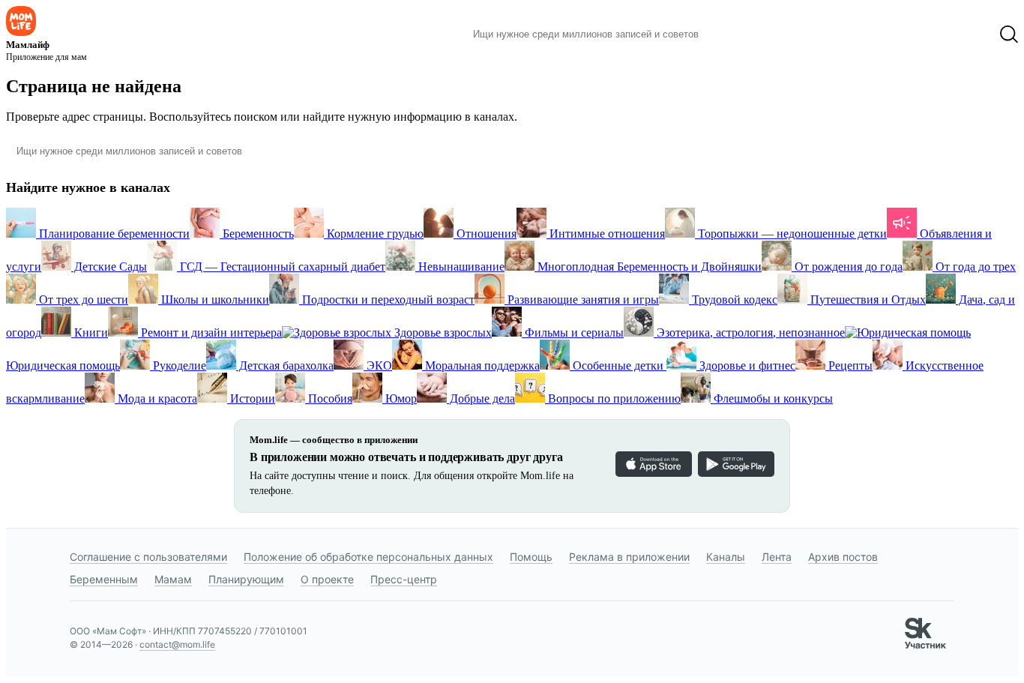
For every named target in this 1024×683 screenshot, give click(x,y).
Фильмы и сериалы (573, 332)
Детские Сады (109, 266)
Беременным (104, 579)
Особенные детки (618, 365)
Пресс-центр (403, 579)
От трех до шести (82, 299)
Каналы (725, 556)
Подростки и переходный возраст (387, 299)
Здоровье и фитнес (745, 365)
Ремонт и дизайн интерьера (210, 332)
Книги (89, 332)
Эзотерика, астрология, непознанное (749, 332)
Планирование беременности (113, 233)
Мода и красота (156, 398)
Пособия (328, 398)
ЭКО (378, 365)
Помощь (531, 556)
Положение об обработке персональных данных (368, 556)
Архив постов (843, 556)
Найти (733, 34)
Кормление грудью (374, 233)
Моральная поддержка (481, 365)
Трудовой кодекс (733, 299)
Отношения (485, 233)
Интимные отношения (605, 233)
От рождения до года (847, 266)
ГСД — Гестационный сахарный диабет (281, 266)
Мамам (173, 579)
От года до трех (974, 266)
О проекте (327, 579)
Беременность (257, 233)
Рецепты (849, 365)
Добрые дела (481, 398)
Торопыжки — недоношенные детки (791, 233)
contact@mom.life (177, 644)
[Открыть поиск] (1009, 34)
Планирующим (246, 579)
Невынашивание (460, 266)
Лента (777, 556)
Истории (251, 398)
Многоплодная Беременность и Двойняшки (648, 266)
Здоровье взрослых (441, 332)
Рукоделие (178, 365)
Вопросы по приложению (613, 398)
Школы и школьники (213, 299)
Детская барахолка (285, 365)
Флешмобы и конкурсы (772, 398)
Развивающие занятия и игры (582, 299)
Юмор (399, 398)
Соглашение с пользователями (148, 556)
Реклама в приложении (629, 556)
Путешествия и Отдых (866, 299)
